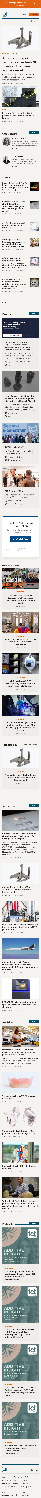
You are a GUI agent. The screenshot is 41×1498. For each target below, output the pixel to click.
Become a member (29, 745)
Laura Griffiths (19, 138)
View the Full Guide (20, 539)
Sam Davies (8, 83)
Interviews (9, 1268)
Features (5, 54)
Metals (4, 110)
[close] (38, 4)
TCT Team (7, 192)
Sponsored (20, 592)
